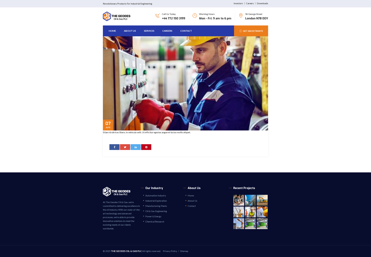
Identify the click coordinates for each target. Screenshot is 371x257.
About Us (130, 30)
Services (149, 30)
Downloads (262, 3)
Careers (250, 3)
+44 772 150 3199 (173, 18)
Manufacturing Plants (156, 206)
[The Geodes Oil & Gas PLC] (118, 16)
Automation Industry (155, 195)
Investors (238, 3)
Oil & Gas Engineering (156, 211)
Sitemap (184, 251)
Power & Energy (153, 216)
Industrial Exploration (156, 200)
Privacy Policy (170, 251)
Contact (186, 30)
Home (112, 30)
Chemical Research (154, 221)
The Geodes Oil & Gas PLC (126, 251)
